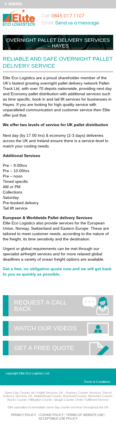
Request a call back (40, 305)
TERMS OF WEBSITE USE (85, 415)
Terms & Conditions (97, 381)
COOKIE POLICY (51, 415)
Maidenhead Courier (47, 396)
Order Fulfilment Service (92, 399)
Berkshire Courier (100, 396)
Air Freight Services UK (47, 392)
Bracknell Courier (74, 396)
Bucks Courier (17, 399)
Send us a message (77, 23)
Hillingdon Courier (40, 399)
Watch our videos (45, 328)
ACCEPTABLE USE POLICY (58, 418)
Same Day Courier (17, 392)
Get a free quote (44, 347)
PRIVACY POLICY (23, 415)
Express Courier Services (83, 392)
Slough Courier (64, 399)
